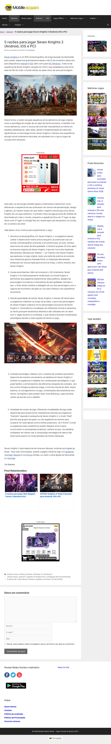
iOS (47, 18)
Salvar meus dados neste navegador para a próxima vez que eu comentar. (41, 644)
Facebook (69, 452)
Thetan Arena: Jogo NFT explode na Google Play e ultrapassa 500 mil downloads (39, 577)
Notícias (14, 18)
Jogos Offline (58, 18)
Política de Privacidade (14, 718)
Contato (8, 710)
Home (4, 18)
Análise (93, 18)
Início (2, 32)
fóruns (29, 455)
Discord (16, 455)
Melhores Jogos (77, 18)
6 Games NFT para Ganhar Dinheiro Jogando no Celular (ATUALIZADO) (35, 579)
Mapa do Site (63, 667)
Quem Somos (10, 707)
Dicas (16, 574)
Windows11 (48, 574)
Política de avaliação (13, 714)
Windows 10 (38, 574)
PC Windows (55, 64)
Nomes (5, 25)
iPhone (22, 574)
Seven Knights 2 (11, 57)
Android (39, 18)
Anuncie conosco (12, 721)
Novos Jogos (27, 18)
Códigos (18, 25)
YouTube (8, 455)
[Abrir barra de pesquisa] (108, 25)
